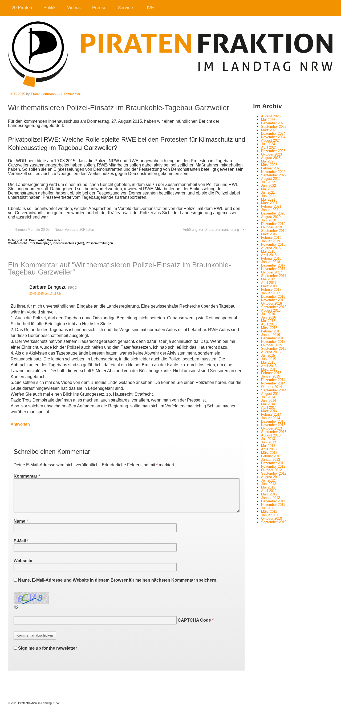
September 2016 (273, 307)
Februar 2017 (271, 290)
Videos (74, 7)
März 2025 (269, 130)
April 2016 (269, 324)
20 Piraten (22, 7)
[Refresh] (16, 607)
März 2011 (269, 512)
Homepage (43, 243)
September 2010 (273, 522)
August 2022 (271, 179)
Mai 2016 (268, 321)
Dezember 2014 (273, 380)
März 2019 (269, 234)
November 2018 (273, 245)
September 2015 (273, 349)
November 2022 (273, 172)
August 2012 (271, 477)
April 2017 (269, 283)
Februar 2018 (271, 258)
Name (19, 521)
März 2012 (269, 494)
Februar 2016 (271, 331)
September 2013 (273, 432)
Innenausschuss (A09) (68, 243)
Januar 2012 (270, 498)
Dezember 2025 (273, 123)
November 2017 (273, 269)
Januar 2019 (270, 241)
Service (125, 7)
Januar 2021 (270, 210)
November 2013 (273, 425)
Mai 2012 (268, 487)
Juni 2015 (268, 359)
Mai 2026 (268, 120)
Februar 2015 (271, 373)
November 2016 (273, 300)
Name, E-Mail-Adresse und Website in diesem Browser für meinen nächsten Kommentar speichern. (117, 580)
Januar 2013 (270, 460)
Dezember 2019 (273, 224)
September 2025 (273, 127)
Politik (49, 7)
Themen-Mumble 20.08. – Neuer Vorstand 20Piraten (54, 230)
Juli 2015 (268, 355)
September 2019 (273, 231)
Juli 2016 (268, 314)
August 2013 (271, 435)
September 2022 (273, 175)
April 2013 (269, 449)
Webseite (23, 560)
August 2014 (271, 394)
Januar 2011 (270, 515)
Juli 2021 (268, 192)
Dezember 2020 (273, 213)
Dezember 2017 (273, 265)
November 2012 (273, 466)
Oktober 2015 (271, 345)
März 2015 (269, 369)
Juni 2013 (268, 442)
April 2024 (269, 147)
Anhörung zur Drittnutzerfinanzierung (211, 230)
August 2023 (271, 158)
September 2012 (273, 473)
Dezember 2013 (273, 421)
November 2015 (273, 342)
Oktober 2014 (271, 387)
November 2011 (273, 505)
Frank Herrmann (43, 94)
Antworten (20, 424)
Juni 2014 (268, 401)
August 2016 (271, 310)
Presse (99, 7)
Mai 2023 (268, 161)
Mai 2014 (268, 404)
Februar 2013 (271, 456)
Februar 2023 (271, 168)
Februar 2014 (271, 414)
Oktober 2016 (271, 303)
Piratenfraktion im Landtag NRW (38, 703)
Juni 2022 (268, 186)
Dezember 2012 (273, 463)
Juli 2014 (268, 397)
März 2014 (269, 411)
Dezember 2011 (273, 501)
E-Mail (20, 541)
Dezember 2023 (273, 151)
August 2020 (271, 217)
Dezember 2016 (273, 297)
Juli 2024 (268, 144)
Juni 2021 (268, 196)
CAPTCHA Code (194, 620)
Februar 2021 (271, 206)
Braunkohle (37, 240)
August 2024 (271, 140)
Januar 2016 (270, 335)
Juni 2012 (268, 484)
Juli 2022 (268, 182)
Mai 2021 (268, 199)
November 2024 (273, 137)
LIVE (149, 7)
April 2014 (269, 408)
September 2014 (273, 390)
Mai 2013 (268, 446)
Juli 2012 (268, 480)
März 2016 (269, 328)
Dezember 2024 (273, 134)
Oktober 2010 (271, 519)
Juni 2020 (268, 220)
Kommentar (27, 476)
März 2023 (269, 165)
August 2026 (271, 116)
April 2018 (269, 255)
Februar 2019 (271, 238)
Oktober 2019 (271, 227)
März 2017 (269, 286)
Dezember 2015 (273, 338)
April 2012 (269, 491)
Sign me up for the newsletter (47, 648)
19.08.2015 (16, 94)
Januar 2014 (270, 418)
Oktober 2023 (271, 154)
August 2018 (271, 248)
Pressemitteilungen (99, 243)
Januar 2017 (270, 293)
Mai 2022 (268, 189)
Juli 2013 (268, 439)
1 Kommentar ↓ (72, 94)
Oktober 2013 (271, 428)
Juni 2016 (268, 317)
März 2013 (269, 453)
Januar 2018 (270, 262)
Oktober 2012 (271, 470)
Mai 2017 (268, 279)
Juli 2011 (268, 508)
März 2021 (269, 203)
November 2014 (273, 383)
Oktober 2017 (271, 272)
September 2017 (273, 276)
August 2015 (271, 352)
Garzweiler (54, 240)
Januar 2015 (270, 376)
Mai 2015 (268, 362)
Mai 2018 (268, 251)
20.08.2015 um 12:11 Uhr (45, 293)
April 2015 (269, 366)
